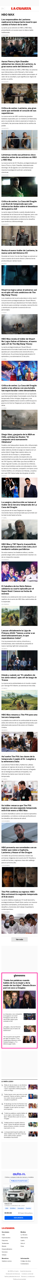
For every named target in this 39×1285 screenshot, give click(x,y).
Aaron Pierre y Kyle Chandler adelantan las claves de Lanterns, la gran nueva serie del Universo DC (18, 64)
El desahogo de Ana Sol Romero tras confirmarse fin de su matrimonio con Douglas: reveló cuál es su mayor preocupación (15, 1106)
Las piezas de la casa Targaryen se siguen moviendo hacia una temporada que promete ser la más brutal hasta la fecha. (19, 512)
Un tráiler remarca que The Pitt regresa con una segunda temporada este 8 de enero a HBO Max (19, 808)
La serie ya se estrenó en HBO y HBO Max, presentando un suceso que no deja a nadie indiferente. (17, 30)
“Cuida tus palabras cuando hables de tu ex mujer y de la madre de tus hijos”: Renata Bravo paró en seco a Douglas (19, 984)
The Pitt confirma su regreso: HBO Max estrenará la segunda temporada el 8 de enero (19, 894)
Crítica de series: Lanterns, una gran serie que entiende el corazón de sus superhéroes (18, 110)
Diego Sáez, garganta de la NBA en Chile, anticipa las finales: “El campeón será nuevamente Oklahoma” (18, 438)
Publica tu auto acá (19, 1181)
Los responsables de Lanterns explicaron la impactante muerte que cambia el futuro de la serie (19, 22)
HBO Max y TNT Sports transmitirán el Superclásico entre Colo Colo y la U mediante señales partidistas (19, 547)
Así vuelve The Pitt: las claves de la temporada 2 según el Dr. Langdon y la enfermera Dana (18, 759)
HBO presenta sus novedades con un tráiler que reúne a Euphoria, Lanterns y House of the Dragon (18, 850)
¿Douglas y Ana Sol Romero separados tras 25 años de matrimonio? (12, 1028)
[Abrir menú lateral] (3, 8)
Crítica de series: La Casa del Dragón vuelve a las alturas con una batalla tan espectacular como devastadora (19, 388)
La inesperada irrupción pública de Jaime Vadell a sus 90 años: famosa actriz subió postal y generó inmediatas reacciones (15, 1134)
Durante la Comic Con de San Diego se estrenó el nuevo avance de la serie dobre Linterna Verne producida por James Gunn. (19, 258)
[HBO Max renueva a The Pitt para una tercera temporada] (19, 742)
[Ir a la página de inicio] (21, 8)
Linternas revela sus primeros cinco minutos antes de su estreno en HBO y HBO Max (19, 157)
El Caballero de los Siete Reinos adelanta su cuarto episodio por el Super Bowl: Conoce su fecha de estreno (17, 590)
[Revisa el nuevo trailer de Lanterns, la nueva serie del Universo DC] (19, 275)
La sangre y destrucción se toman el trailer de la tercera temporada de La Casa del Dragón (19, 505)
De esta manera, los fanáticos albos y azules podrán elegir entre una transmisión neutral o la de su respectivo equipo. (18, 554)
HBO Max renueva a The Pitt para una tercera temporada (19, 716)
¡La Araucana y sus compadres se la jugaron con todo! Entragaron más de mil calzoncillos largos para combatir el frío (12, 1017)
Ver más (19, 939)
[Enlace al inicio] (19, 976)
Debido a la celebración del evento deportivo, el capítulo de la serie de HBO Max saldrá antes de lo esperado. (18, 599)
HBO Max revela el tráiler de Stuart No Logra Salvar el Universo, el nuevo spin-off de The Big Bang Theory (19, 341)
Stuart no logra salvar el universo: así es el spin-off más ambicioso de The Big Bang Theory (19, 292)
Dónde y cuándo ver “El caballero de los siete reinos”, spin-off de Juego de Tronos (19, 677)
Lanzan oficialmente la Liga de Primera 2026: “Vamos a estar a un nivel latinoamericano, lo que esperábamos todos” (18, 634)
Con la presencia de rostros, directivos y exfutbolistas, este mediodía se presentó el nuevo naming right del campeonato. (17, 643)
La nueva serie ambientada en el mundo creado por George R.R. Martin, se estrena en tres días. (18, 684)
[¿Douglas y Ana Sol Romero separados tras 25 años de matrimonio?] (30, 1029)
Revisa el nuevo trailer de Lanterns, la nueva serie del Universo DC (19, 251)
